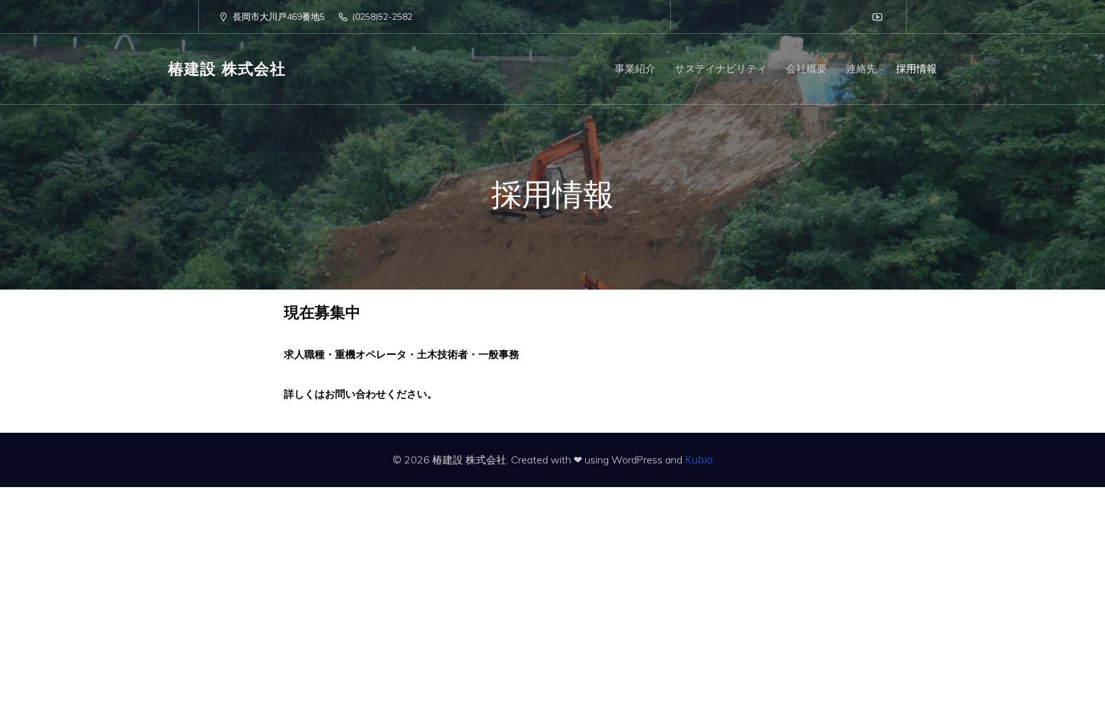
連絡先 (861, 69)
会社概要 (806, 69)
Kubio (699, 460)
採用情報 (916, 69)
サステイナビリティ (721, 69)
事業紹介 (635, 69)
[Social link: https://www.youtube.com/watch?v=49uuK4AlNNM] (877, 16)
